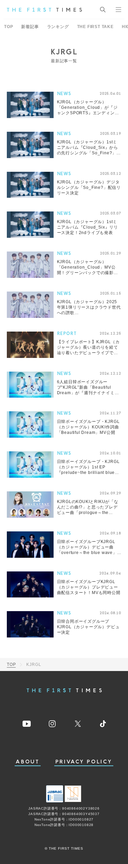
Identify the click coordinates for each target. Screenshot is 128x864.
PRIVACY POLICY (83, 762)
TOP (8, 26)
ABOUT (28, 762)
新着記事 (30, 26)
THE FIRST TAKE (95, 26)
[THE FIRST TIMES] (44, 10)
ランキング (58, 26)
